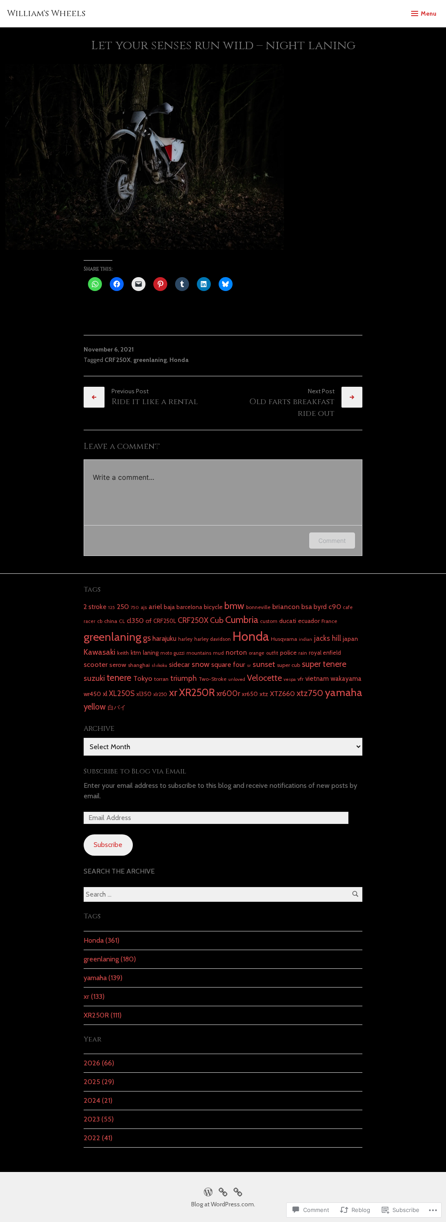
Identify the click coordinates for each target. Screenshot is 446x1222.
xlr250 (160, 694)
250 (123, 607)
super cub (288, 665)
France (329, 621)
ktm (136, 652)
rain (302, 653)
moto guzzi (172, 653)
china (110, 621)
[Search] (355, 894)
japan (350, 639)
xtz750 (310, 693)
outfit (272, 653)
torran (161, 679)
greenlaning (150, 360)
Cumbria (241, 620)
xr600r (228, 693)
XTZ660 (282, 694)
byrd (320, 607)
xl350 (144, 693)
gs (147, 638)
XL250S (122, 693)
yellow (95, 707)
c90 (334, 606)
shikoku (159, 665)
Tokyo (142, 678)
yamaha (343, 692)
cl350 (135, 620)
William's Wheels (46, 13)
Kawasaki (99, 652)
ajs (144, 607)
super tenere (324, 664)
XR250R (197, 692)
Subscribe (108, 844)
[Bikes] (208, 1191)
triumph (183, 678)
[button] (144, 157)
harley (185, 639)
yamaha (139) (103, 978)
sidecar (179, 664)
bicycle (213, 607)
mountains (198, 653)
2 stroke (95, 607)
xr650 (250, 694)
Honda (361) (101, 940)
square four (228, 664)
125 (111, 607)
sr (249, 665)
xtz (264, 694)
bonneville (258, 607)
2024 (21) (98, 1100)
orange (256, 653)
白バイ (117, 707)
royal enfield (325, 652)
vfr (300, 679)
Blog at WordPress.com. (223, 1204)
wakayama (346, 678)
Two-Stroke (212, 679)
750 (135, 607)
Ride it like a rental (155, 401)
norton (236, 652)
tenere (119, 677)
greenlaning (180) (110, 959)
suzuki (94, 678)
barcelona (189, 606)
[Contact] (238, 1191)
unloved (236, 679)
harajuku (164, 638)
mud (218, 653)
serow (117, 665)
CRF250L (164, 620)
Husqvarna (284, 639)
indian (305, 639)
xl (105, 694)
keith (123, 653)
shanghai (139, 665)
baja (169, 607)
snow (200, 664)
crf (148, 620)
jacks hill (327, 638)
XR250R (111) (103, 1015)
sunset (264, 664)
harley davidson (212, 639)
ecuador (309, 621)
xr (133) (94, 996)
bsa (306, 607)
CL (122, 621)
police (288, 652)
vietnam (317, 678)
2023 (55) (99, 1119)
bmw (234, 605)
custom (268, 621)
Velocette (264, 678)
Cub (216, 620)
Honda (179, 360)
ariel (155, 606)
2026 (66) (99, 1063)
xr (173, 692)
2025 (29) (99, 1082)
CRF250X (118, 360)
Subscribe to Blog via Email (135, 771)
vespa (290, 679)
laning (151, 652)
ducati (287, 621)
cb (99, 621)
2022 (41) (98, 1138)
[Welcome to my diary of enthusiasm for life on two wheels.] (223, 1191)
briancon (286, 606)
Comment (332, 540)
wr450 (92, 694)
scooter (96, 664)
